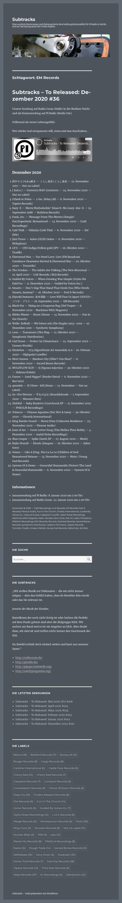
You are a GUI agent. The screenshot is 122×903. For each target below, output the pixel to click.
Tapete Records (75, 524)
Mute (62, 518)
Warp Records (25, 874)
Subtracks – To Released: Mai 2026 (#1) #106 (44, 701)
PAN (42, 834)
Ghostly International (68, 511)
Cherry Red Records (51, 774)
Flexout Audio (28, 511)
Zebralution (76, 874)
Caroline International (29, 768)
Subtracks (23, 19)
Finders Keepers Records (51, 794)
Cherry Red (23, 774)
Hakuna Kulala (31, 514)
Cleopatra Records (27, 781)
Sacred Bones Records (70, 848)
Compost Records (57, 781)
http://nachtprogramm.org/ (33, 670)
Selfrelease (23, 854)
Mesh (41, 518)
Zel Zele (84, 528)
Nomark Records (47, 828)
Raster (20, 848)
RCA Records (40, 521)
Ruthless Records (66, 521)
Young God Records (57, 528)
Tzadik (25, 528)
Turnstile (16, 528)
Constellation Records (29, 788)
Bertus (20, 754)
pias (55, 834)
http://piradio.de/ (26, 662)
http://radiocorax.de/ (28, 657)
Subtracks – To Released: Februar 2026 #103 (43, 714)
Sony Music (45, 854)
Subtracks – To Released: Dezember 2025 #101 (44, 723)
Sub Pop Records (60, 861)
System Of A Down (56, 524)
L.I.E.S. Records (63, 814)
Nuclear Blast (24, 834)
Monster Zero (51, 518)
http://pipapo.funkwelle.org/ (33, 666)
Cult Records (58, 508)
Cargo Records (52, 761)
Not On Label (72, 518)
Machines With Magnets (24, 518)
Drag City (22, 794)
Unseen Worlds (38, 528)
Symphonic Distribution (33, 524)
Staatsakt (66, 854)
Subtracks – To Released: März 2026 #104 (41, 710)
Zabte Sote (73, 528)
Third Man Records (55, 868)
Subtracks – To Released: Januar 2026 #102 (42, 719)
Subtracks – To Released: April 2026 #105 (41, 706)
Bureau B (68, 754)
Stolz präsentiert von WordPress (41, 893)
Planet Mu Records (27, 841)
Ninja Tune (22, 828)
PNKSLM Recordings (23, 521)
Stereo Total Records (28, 861)
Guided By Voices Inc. (55, 808)
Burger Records (25, 761)
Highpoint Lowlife (49, 514)
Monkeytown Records (56, 821)
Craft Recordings (42, 508)
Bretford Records (43, 754)
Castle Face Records (63, 768)
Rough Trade (40, 848)
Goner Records (25, 808)
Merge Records (25, 821)
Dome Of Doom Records (66, 788)
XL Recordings (51, 874)
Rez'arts (52, 521)
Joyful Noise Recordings (72, 514)
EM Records (72, 508)
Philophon (85, 518)
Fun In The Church (46, 511)
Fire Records (23, 801)
